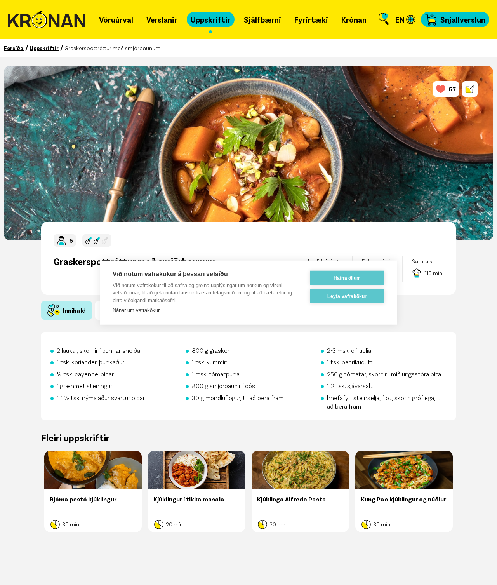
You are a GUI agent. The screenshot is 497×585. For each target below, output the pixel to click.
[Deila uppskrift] (470, 89)
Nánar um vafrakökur (136, 310)
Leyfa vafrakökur (347, 296)
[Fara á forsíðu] (47, 19)
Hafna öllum (347, 277)
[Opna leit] (383, 19)
